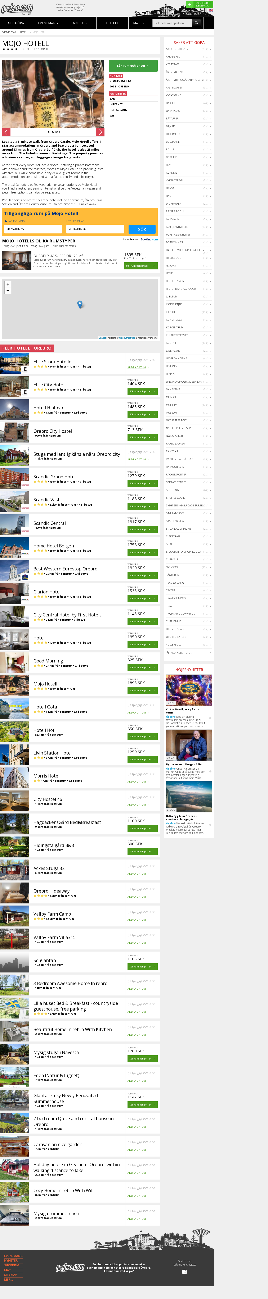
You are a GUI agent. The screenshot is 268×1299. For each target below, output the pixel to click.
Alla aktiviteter (181, 653)
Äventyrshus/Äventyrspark (184, 80)
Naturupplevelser (178, 428)
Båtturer (172, 118)
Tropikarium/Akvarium (181, 613)
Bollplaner (173, 141)
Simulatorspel (176, 513)
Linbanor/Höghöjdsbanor (184, 381)
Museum (171, 412)
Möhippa (171, 405)
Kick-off (171, 312)
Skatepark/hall (176, 521)
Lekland (171, 366)
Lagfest (171, 343)
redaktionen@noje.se (184, 1264)
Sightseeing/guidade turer (184, 505)
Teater (170, 590)
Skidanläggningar (178, 528)
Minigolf (172, 397)
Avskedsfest (174, 87)
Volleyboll (173, 644)
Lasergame (173, 350)
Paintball (172, 451)
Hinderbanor (175, 281)
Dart (169, 196)
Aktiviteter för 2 (177, 49)
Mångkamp (173, 389)
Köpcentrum (174, 327)
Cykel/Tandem (175, 180)
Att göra (16, 23)
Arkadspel (173, 56)
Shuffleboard (175, 498)
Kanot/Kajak (174, 304)
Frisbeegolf (174, 258)
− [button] (7, 290)
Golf (169, 273)
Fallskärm (172, 219)
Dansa (170, 188)
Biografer (173, 134)
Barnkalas (173, 111)
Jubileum (171, 296)
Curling (171, 172)
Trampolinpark (176, 598)
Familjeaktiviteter (177, 227)
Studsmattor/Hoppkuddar (184, 551)
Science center (176, 482)
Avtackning (173, 95)
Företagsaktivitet (178, 234)
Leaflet (102, 337)
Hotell (112, 23)
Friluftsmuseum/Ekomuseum (185, 250)
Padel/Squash (175, 443)
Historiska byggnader (181, 289)
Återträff (172, 64)
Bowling (172, 157)
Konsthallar (174, 320)
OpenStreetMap (127, 337)
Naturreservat (176, 420)
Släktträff (173, 536)
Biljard (170, 126)
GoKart (171, 265)
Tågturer (172, 575)
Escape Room (175, 211)
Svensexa (172, 567)
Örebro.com (9, 32)
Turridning (174, 621)
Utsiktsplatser (176, 637)
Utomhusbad (175, 629)
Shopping (172, 490)
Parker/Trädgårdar (179, 459)
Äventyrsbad (174, 72)
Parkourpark (175, 467)
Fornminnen (174, 242)
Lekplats (171, 374)
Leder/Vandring (176, 358)
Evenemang (48, 23)
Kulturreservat (177, 335)
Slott (170, 544)
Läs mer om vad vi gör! (119, 1271)
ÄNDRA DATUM (137, 367)
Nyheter (80, 23)
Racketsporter (176, 474)
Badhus (171, 103)
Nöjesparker (174, 436)
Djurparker (173, 203)
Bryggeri (172, 165)
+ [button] (7, 284)
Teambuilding (175, 582)
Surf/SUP (172, 559)
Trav (169, 606)
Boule (170, 149)
